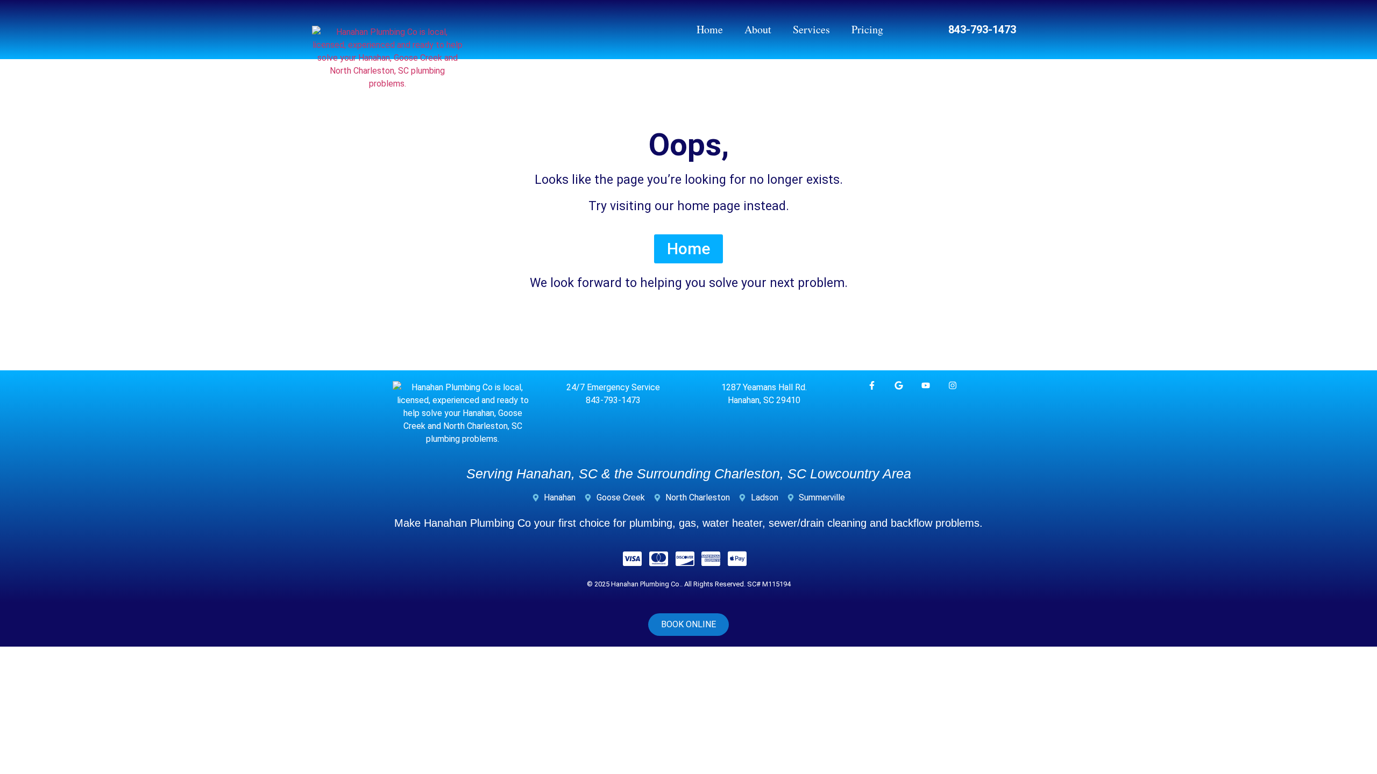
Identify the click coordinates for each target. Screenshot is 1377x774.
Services (811, 29)
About (757, 29)
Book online (688, 624)
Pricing (867, 29)
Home (710, 29)
